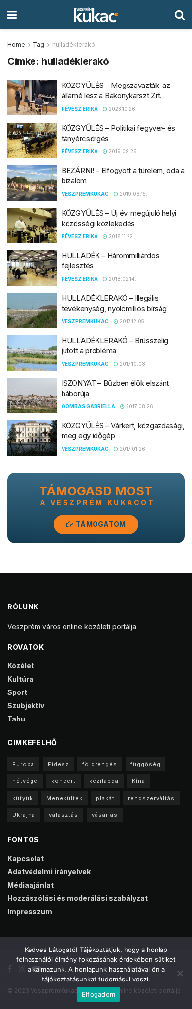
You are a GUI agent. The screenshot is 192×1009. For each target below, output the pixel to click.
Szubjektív (25, 705)
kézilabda (104, 781)
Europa (23, 764)
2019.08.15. (132, 194)
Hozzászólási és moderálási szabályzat (77, 898)
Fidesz (58, 764)
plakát (105, 798)
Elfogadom (98, 994)
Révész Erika (80, 109)
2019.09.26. (122, 151)
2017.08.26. (140, 406)
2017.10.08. (132, 364)
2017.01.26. (132, 449)
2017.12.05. (132, 321)
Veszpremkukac (85, 194)
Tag (38, 44)
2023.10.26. (122, 109)
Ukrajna (23, 814)
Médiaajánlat (30, 885)
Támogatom (100, 524)
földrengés (99, 764)
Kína (138, 781)
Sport (17, 692)
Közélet (20, 666)
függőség (145, 764)
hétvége (25, 781)
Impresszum (29, 911)
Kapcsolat (25, 858)
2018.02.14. (121, 279)
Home (16, 44)
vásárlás (105, 814)
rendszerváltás (151, 798)
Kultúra (20, 679)
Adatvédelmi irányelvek (49, 871)
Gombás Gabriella (88, 406)
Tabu (16, 719)
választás (63, 814)
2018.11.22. (120, 236)
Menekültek (64, 798)
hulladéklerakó (73, 44)
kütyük (22, 798)
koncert (63, 781)
